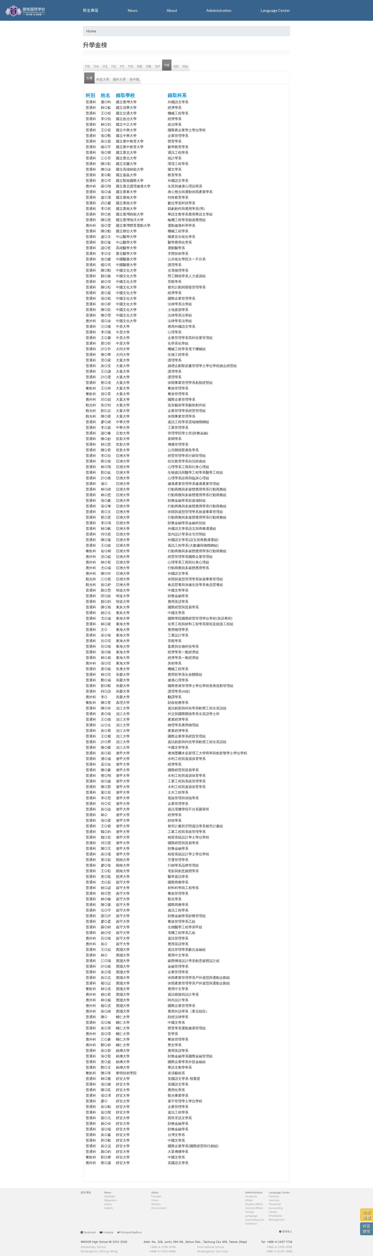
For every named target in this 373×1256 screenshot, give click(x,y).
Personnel (275, 1204)
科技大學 (102, 79)
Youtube (108, 1232)
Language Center (275, 10)
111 (122, 66)
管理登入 (287, 1231)
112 (113, 66)
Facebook (90, 1232)
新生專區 (90, 10)
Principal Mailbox (131, 1232)
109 (139, 66)
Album (108, 1204)
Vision (155, 1200)
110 (130, 66)
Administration (218, 10)
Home (91, 31)
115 (87, 66)
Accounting (276, 1208)
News (133, 10)
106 (166, 65)
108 (148, 66)
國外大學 (119, 79)
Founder (156, 1196)
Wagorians (110, 1200)
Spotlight (109, 1196)
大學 (89, 78)
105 (176, 66)
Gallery (108, 1208)
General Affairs (254, 1208)
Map (243, 1241)
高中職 (134, 79)
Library (273, 1211)
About (172, 10)
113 (104, 66)
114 (96, 66)
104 (185, 66)
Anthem (156, 1204)
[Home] (26, 10)
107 (157, 66)
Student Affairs (254, 1204)
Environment (158, 1208)
